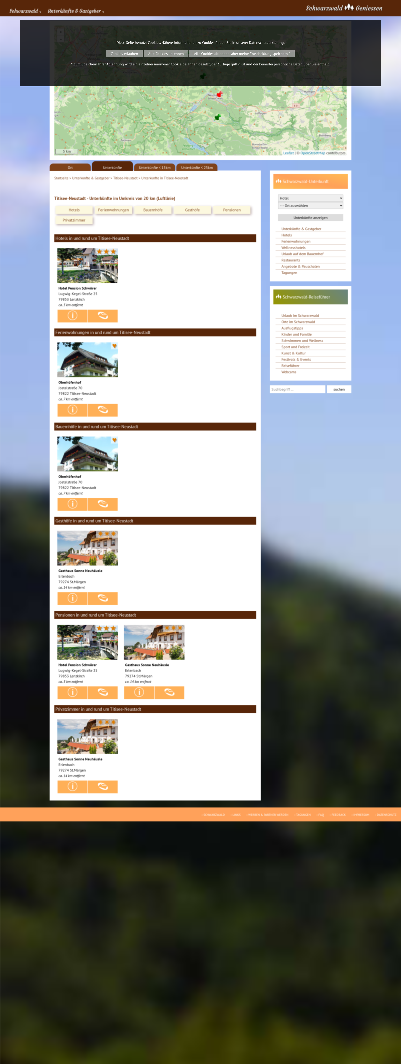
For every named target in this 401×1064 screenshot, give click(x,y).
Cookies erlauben (124, 53)
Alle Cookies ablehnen (166, 53)
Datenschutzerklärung (266, 42)
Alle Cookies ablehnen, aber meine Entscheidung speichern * (242, 53)
